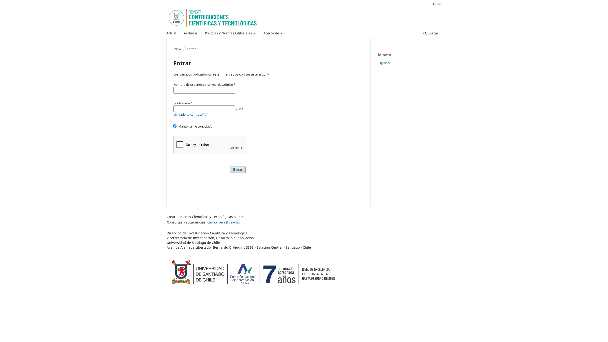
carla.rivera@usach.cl (224, 222)
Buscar (432, 33)
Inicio (177, 49)
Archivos (190, 33)
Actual (171, 33)
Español (384, 63)
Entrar (437, 3)
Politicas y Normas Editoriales (229, 33)
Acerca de (271, 33)
